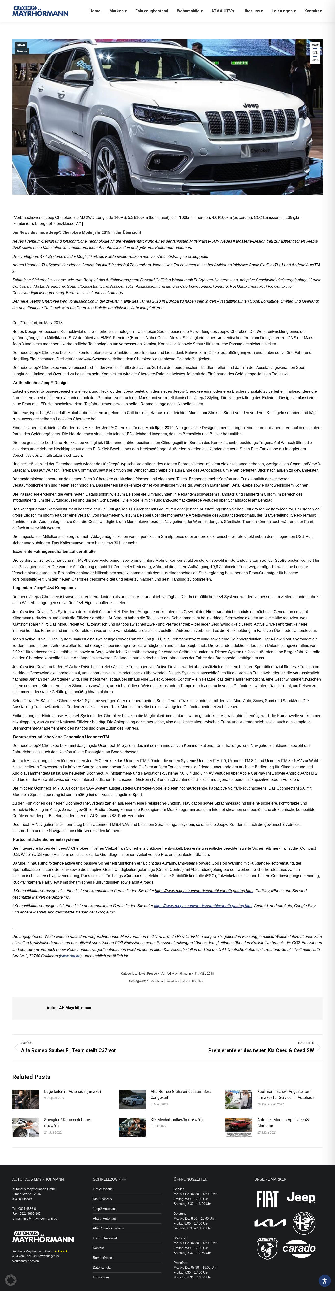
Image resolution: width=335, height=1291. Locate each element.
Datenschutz (102, 1267)
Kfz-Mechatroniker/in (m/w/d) (177, 1119)
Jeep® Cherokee (193, 981)
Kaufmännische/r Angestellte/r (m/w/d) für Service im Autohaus (285, 1094)
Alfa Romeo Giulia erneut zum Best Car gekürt (181, 1094)
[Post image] (25, 1099)
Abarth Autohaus (104, 1218)
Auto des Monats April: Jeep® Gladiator (283, 1122)
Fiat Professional (105, 1238)
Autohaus (173, 981)
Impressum (101, 1277)
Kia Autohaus (102, 1199)
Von (176, 973)
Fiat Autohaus (103, 1189)
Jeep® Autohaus (104, 1209)
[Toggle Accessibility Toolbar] (324, 1280)
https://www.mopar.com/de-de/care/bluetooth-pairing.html (203, 906)
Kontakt (98, 1248)
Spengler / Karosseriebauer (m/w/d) (67, 1122)
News (21, 45)
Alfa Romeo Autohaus (108, 1228)
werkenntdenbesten (25, 1261)
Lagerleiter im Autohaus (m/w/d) (72, 1091)
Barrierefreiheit (103, 1258)
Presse (22, 51)
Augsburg (157, 981)
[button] (11, 1280)
